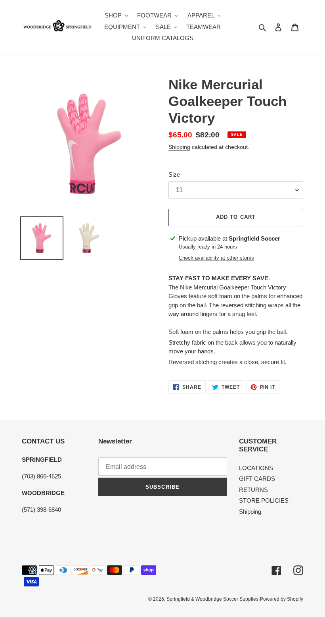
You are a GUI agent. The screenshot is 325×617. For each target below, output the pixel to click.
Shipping (179, 147)
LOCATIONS (256, 468)
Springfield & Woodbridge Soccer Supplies (212, 599)
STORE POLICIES (264, 500)
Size (174, 174)
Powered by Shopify (281, 599)
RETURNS (253, 489)
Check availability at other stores (216, 258)
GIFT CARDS (257, 478)
